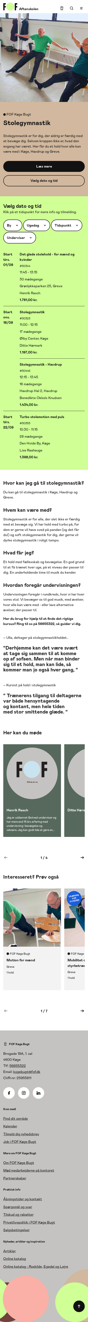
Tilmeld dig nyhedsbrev (21, 1134)
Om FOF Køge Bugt (18, 1162)
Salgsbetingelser (16, 1230)
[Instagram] (23, 1093)
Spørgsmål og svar (17, 1207)
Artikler (9, 1251)
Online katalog (14, 1258)
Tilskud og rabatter (18, 1214)
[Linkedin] (38, 1093)
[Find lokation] (62, 8)
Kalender (10, 1126)
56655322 (17, 1065)
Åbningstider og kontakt (22, 1199)
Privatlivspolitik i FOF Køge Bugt (29, 1222)
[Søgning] (72, 8)
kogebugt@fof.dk (26, 1071)
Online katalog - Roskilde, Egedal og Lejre (35, 1266)
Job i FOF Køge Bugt (19, 1141)
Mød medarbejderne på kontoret (28, 1170)
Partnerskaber (14, 1178)
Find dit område (15, 1118)
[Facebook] (9, 1093)
